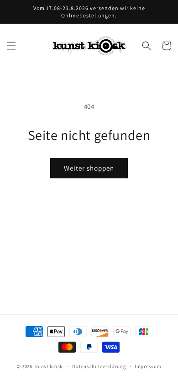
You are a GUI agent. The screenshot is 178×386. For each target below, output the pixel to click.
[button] (11, 46)
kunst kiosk (49, 366)
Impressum (148, 366)
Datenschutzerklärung (99, 366)
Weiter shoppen (89, 168)
